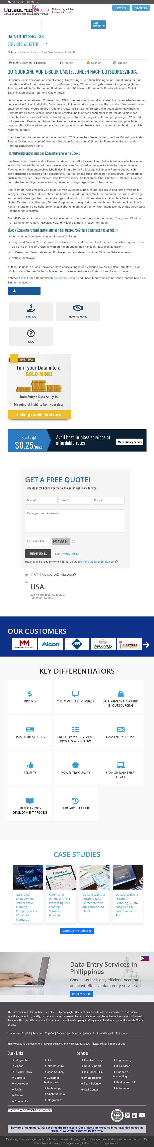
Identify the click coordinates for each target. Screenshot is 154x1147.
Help (50, 1060)
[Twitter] (127, 1119)
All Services (75, 1033)
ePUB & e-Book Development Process (30, 810)
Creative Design (94, 1060)
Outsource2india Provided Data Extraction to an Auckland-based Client (93, 903)
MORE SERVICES (97, 25)
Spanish (96, 62)
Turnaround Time (75, 808)
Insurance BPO (93, 1071)
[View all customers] (146, 644)
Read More (80, 994)
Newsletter (21, 1083)
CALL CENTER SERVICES (14, 24)
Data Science (92, 1083)
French (69, 62)
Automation (123, 1088)
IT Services (123, 1065)
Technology (54, 1088)
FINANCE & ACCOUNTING (49, 24)
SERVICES (121, 8)
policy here (95, 1130)
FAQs (18, 1089)
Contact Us (21, 1101)
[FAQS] (31, 333)
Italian (42, 62)
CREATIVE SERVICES (80, 24)
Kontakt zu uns (63, 277)
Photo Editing (92, 1077)
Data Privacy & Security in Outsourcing (121, 703)
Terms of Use (117, 1043)
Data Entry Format (121, 737)
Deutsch (61, 1033)
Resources (122, 1033)
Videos (19, 1065)
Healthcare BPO (126, 1082)
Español (49, 1033)
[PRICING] (31, 308)
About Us (13, 2)
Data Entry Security (30, 737)
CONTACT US (141, 8)
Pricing (30, 701)
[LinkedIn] (134, 1116)
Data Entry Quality (75, 772)
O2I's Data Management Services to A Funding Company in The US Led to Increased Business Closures (27, 911)
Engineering (123, 1060)
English (122, 62)
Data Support (92, 1065)
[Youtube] (142, 1116)
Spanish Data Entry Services (121, 774)
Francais (38, 1033)
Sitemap (20, 1095)
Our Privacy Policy (66, 553)
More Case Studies (75, 931)
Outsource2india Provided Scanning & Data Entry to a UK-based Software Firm (127, 905)
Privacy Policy (99, 1043)
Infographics (54, 1100)
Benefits (29, 772)
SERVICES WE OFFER (23, 43)
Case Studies (77, 854)
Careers (20, 1077)
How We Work (29, 2)
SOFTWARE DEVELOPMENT (32, 24)
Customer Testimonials (75, 701)
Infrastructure (55, 1065)
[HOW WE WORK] (77, 308)
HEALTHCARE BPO (66, 24)
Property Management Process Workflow (75, 739)
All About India (56, 1094)
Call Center (91, 1089)
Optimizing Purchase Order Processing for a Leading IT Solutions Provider (60, 905)
